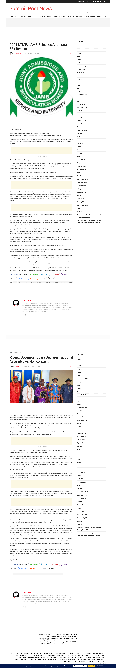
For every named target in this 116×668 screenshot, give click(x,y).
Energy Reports (81, 123)
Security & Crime (89, 16)
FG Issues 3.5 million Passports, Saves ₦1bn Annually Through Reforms (89, 216)
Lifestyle (79, 117)
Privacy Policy (81, 53)
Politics (23, 16)
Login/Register (81, 69)
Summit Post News (31, 8)
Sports (30, 16)
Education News (17, 40)
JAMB (15, 282)
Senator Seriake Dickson (55, 574)
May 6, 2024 (27, 366)
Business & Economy (59, 16)
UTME (70, 282)
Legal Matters (81, 159)
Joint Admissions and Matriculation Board (30, 282)
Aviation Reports (81, 169)
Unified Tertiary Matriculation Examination (55, 282)
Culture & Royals (17, 352)
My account (80, 72)
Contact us (80, 63)
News (16, 16)
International (82, 104)
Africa (36, 16)
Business (79, 16)
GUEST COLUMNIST (82, 179)
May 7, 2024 (26, 53)
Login (105, 1)
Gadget (79, 163)
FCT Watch (80, 143)
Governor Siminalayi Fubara (30, 574)
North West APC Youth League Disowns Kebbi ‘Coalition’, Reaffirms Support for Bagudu (89, 221)
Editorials (71, 16)
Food (78, 140)
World (79, 136)
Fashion (79, 153)
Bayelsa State (17, 574)
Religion (99, 16)
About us (79, 56)
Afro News (80, 133)
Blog (80, 49)
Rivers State (43, 574)
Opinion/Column (45, 16)
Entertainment (81, 127)
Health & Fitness (81, 166)
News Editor (18, 53)
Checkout (80, 59)
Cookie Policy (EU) (82, 66)
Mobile (79, 150)
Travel (79, 156)
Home (11, 16)
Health (79, 146)
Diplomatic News (82, 130)
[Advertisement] (85, 7)
